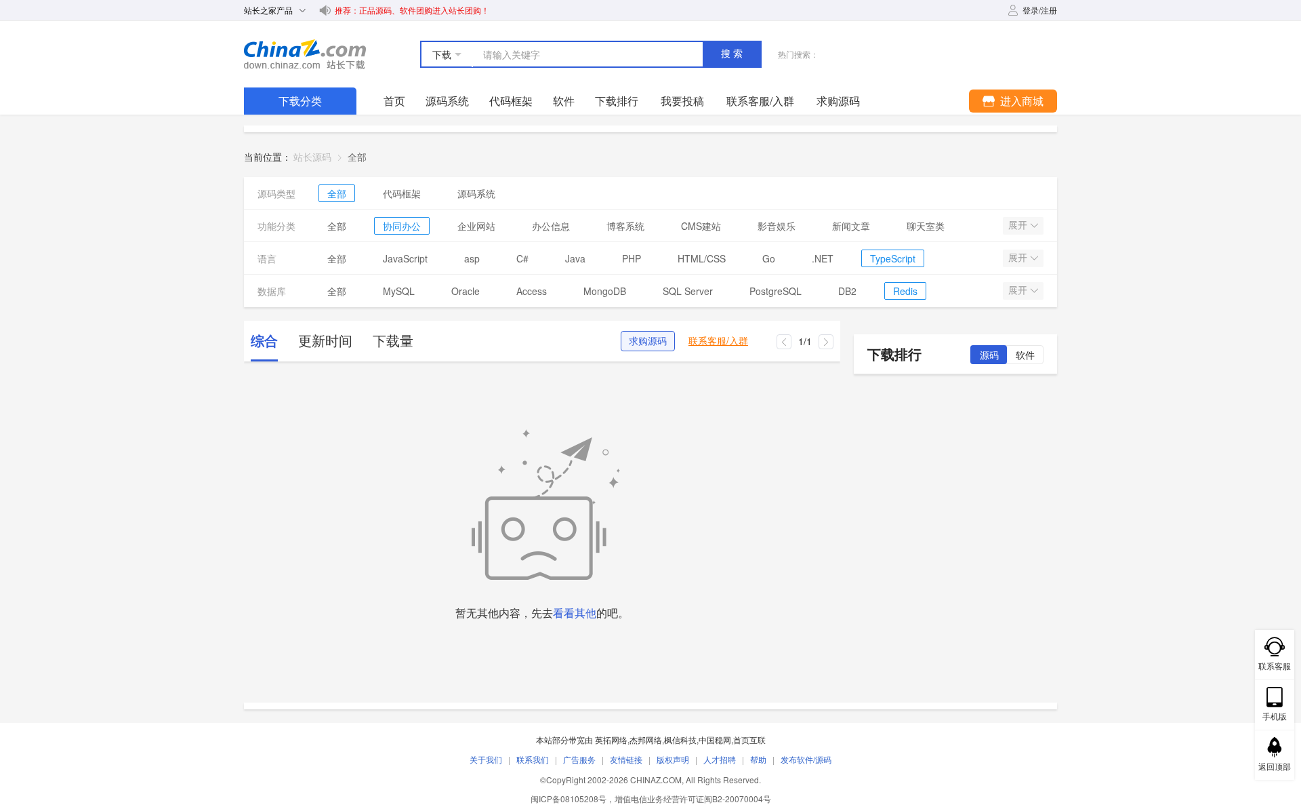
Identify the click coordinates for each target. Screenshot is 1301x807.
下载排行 (616, 101)
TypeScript (892, 258)
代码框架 (511, 101)
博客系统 (625, 226)
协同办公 (402, 226)
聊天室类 (926, 226)
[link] (357, 156)
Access (531, 291)
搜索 (733, 53)
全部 (336, 193)
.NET (822, 258)
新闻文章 (851, 226)
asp (472, 258)
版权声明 (673, 759)
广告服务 (579, 759)
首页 (394, 101)
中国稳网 (715, 739)
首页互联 (749, 739)
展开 (1019, 225)
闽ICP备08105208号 (568, 798)
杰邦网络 (645, 739)
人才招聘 (719, 759)
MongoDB (604, 291)
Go (768, 258)
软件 (564, 101)
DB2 (847, 291)
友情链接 (626, 759)
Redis (905, 291)
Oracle (465, 291)
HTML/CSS (702, 258)
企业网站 (476, 226)
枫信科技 (680, 739)
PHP (631, 258)
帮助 (758, 759)
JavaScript (405, 258)
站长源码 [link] (312, 156)
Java (575, 258)
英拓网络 (611, 739)
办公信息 (551, 226)
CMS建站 (701, 226)
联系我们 (532, 759)
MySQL (399, 291)
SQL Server (688, 291)
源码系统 (447, 101)
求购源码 (648, 341)
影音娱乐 (777, 226)
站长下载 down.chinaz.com (305, 54)
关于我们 (486, 759)
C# (522, 258)
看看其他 (574, 613)
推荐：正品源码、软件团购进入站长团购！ (412, 10)
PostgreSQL (775, 291)
